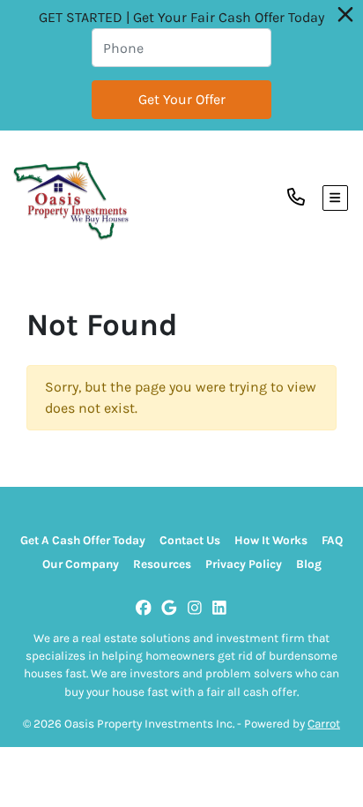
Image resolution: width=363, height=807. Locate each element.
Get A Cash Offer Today (82, 540)
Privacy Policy (243, 564)
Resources (162, 564)
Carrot (323, 723)
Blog (309, 564)
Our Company (80, 564)
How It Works (270, 540)
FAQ (332, 540)
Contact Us (189, 540)
